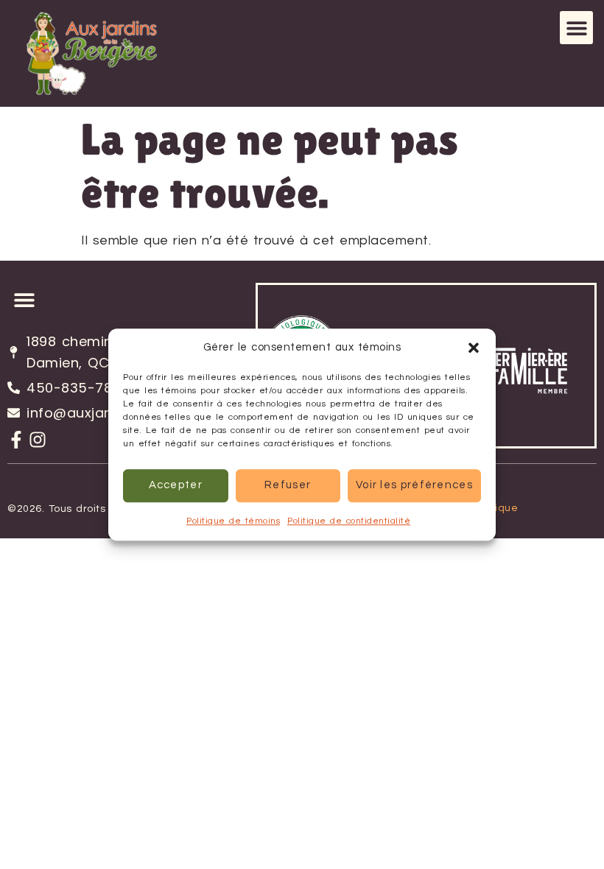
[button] (473, 348)
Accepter (176, 484)
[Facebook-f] (16, 439)
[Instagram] (37, 439)
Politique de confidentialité (348, 521)
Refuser (287, 484)
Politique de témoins (233, 521)
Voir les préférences (414, 484)
